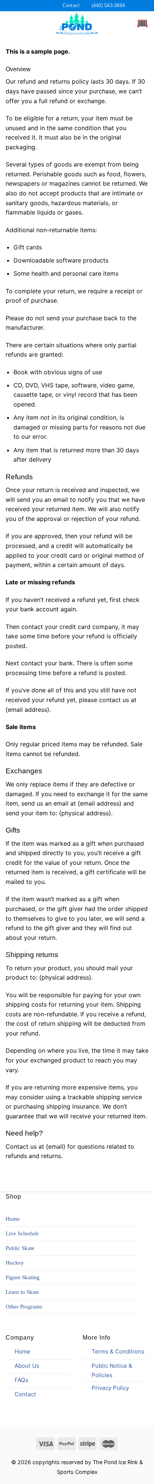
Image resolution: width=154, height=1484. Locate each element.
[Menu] (13, 26)
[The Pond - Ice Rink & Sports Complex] (77, 23)
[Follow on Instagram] (40, 5)
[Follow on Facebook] (32, 5)
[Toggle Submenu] (123, 1263)
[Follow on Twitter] (47, 5)
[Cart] (142, 23)
